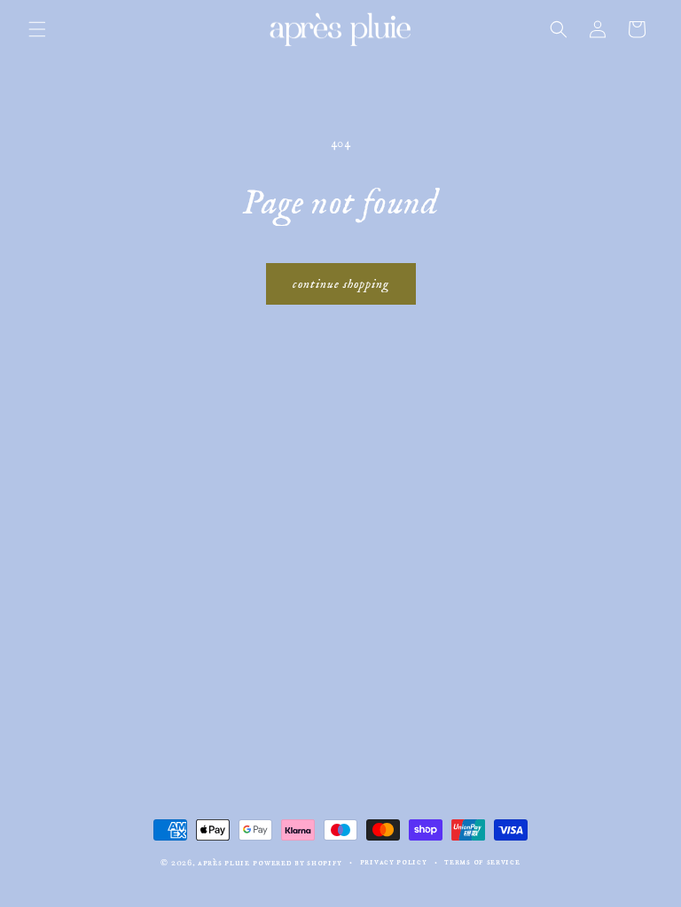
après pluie (224, 863)
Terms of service (482, 862)
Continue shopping (341, 283)
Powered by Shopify (297, 863)
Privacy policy (393, 862)
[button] (37, 29)
